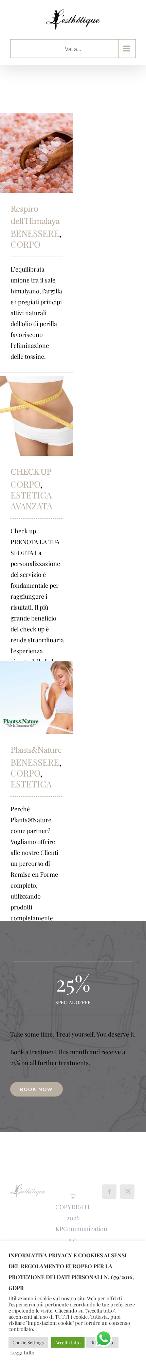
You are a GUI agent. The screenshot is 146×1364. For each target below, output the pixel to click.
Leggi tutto (22, 1352)
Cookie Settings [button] (28, 1342)
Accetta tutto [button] (67, 1342)
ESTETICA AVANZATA (31, 500)
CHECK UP (31, 472)
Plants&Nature (36, 750)
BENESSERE (35, 233)
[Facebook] (109, 1191)
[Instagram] (127, 1191)
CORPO (25, 244)
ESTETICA (31, 784)
